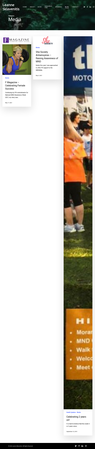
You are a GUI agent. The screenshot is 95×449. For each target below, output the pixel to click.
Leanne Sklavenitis (11, 7)
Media (7, 78)
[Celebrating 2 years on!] (78, 235)
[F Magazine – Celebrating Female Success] (16, 71)
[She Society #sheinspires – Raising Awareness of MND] (47, 57)
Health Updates (71, 412)
